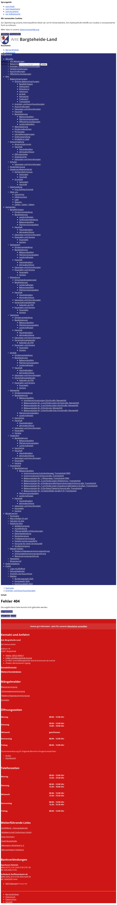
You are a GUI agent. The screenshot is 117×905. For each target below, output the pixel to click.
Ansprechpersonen (23, 144)
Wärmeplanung (21, 126)
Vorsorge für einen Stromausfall (28, 543)
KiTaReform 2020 (22, 139)
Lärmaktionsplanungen (25, 134)
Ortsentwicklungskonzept (25, 280)
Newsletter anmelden (77, 626)
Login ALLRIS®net (17, 568)
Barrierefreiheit (12, 50)
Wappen (18, 202)
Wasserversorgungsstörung (27, 556)
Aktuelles (9, 59)
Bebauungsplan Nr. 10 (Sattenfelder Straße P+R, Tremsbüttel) (50, 491)
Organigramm (21, 157)
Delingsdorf (24, 86)
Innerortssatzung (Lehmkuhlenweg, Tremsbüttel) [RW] (47, 473)
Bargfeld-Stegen (26, 84)
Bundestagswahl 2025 (24, 578)
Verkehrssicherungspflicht (26, 541)
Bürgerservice (11, 513)
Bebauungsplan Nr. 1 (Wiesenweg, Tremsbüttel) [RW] (46, 478)
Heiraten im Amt (17, 521)
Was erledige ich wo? (19, 518)
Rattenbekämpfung (23, 533)
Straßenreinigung (22, 546)
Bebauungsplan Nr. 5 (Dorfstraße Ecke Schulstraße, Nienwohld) (51, 410)
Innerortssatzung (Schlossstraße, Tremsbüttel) (44, 476)
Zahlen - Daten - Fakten (24, 204)
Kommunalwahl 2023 (24, 584)
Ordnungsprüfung (22, 136)
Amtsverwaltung (17, 142)
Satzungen (23, 174)
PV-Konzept (20, 131)
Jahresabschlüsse (26, 152)
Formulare (14, 516)
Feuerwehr (23, 239)
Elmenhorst (24, 89)
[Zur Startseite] (29, 43)
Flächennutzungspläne (29, 119)
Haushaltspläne (26, 149)
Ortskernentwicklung (24, 212)
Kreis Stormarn (8, 836)
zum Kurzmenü (12, 11)
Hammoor (23, 91)
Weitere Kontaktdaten (11, 672)
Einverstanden (15, 34)
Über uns (14, 192)
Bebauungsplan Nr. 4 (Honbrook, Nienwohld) (43, 408)
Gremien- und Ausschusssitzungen (25, 66)
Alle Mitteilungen (17, 61)
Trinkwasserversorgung (25, 538)
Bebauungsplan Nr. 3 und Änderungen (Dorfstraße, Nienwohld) (51, 405)
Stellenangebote (12, 563)
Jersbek (22, 94)
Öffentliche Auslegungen (20, 74)
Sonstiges (5, 700)
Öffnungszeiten (21, 154)
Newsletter (14, 558)
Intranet (8, 57)
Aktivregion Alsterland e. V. (12, 845)
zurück (13, 616)
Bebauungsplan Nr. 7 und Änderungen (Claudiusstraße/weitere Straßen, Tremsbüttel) (60, 486)
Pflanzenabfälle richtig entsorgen (29, 531)
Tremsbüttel (24, 101)
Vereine (22, 242)
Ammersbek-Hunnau (24, 172)
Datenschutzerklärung (29, 29)
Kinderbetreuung (17, 167)
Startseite (9, 588)
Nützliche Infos (16, 523)
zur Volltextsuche (12, 14)
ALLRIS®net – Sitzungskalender (14, 828)
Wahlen (13, 576)
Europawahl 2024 (22, 581)
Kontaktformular (9, 667)
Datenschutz (10, 899)
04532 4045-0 (14, 655)
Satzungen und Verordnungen (28, 109)
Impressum (10, 52)
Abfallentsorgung (22, 526)
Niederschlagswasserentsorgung (15, 695)
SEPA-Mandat (11, 883)
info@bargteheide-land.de (18, 658)
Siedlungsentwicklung (28, 219)
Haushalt (18, 111)
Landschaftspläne (26, 124)
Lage (17, 199)
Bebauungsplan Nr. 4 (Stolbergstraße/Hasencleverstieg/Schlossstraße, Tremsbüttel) (60, 483)
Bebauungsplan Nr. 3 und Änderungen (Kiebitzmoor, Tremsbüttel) (52, 481)
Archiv (8, 755)
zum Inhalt (10, 6)
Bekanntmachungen (18, 64)
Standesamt (10, 758)
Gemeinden (10, 207)
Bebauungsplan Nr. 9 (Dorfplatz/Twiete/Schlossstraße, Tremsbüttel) (53, 488)
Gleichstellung (16, 187)
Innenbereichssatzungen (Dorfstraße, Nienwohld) (45, 400)
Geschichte (19, 194)
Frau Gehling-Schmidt (24, 189)
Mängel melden (16, 548)
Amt (7, 76)
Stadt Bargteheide (9, 841)
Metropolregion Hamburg (12, 849)
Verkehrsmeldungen (19, 69)
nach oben (5, 616)
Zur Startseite (7, 611)
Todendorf (23, 99)
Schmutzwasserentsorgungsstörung (30, 553)
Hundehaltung (21, 528)
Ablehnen (5, 34)
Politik (8, 566)
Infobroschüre (21, 197)
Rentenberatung (22, 536)
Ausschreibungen (17, 71)
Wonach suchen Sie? (10, 64)
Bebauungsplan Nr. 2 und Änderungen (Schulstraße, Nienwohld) (51, 403)
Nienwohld (23, 96)
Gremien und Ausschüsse (21, 573)
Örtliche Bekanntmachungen (27, 81)
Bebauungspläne (26, 116)
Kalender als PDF (26, 305)
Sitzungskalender (17, 571)
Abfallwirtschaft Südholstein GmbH (16, 832)
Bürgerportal (15, 561)
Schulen (13, 162)
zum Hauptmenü (12, 9)
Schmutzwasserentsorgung (13, 691)
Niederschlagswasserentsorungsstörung (32, 551)
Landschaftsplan (26, 217)
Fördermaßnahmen (23, 129)
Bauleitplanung (21, 114)
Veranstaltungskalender (25, 302)
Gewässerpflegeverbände (21, 169)
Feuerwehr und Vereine (25, 237)
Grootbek (19, 179)
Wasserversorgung (9, 687)
